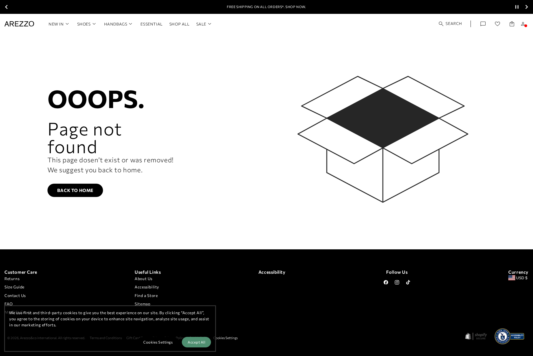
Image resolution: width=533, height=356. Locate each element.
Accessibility (147, 287)
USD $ (521, 278)
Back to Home (75, 190)
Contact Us (15, 295)
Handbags (115, 24)
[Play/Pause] (517, 7)
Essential (151, 24)
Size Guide (14, 287)
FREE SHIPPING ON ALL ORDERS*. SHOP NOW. (266, 7)
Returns (11, 278)
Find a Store (146, 295)
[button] (450, 24)
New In (56, 24)
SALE (201, 24)
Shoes (84, 24)
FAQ (8, 303)
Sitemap (142, 303)
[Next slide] (526, 7)
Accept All (196, 342)
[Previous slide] (6, 7)
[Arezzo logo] (19, 24)
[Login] (523, 23)
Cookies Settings (225, 338)
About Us (143, 278)
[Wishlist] (497, 23)
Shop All (179, 24)
